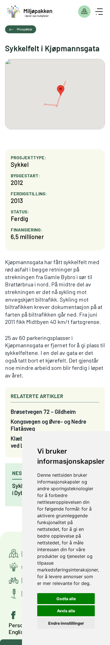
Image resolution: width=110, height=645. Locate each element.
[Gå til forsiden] (29, 11)
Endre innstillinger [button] (66, 623)
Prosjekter (84, 11)
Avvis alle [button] (66, 610)
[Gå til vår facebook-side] (13, 615)
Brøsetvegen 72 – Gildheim (43, 411)
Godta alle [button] (66, 598)
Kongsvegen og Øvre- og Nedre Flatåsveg (48, 425)
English (17, 631)
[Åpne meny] (99, 11)
